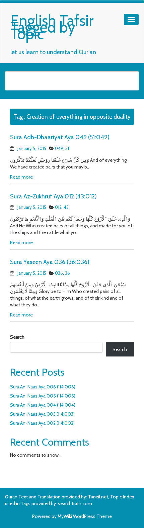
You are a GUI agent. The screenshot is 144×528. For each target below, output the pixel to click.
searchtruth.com (75, 503)
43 (66, 207)
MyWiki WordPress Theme (85, 516)
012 (58, 207)
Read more (21, 177)
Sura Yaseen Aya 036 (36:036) (49, 262)
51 (67, 148)
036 (59, 273)
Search (17, 337)
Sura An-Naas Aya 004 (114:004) (42, 405)
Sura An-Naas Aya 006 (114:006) (42, 387)
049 (59, 148)
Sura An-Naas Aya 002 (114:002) (42, 423)
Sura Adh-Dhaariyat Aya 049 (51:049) (60, 137)
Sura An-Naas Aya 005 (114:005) (42, 396)
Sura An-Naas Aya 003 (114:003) (42, 414)
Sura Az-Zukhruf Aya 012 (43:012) (53, 196)
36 (67, 273)
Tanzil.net (98, 497)
